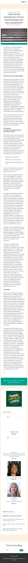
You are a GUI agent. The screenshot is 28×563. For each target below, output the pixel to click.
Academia (11, 12)
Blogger (22, 558)
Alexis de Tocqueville (9, 380)
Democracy (17, 380)
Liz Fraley (14, 497)
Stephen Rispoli (14, 452)
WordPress (14, 558)
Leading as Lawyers (6, 524)
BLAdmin (19, 25)
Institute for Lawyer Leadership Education (11, 519)
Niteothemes (14, 560)
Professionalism (16, 382)
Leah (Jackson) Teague (14, 431)
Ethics (23, 380)
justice (10, 382)
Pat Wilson (14, 476)
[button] (24, 2)
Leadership (17, 12)
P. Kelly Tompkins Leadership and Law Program (12, 528)
